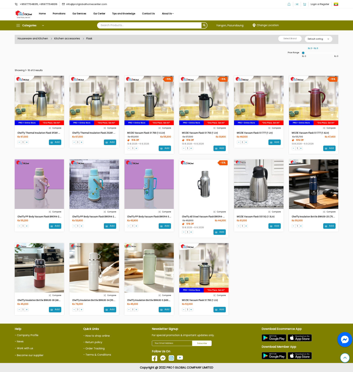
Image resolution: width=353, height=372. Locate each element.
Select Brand (290, 38)
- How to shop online (96, 336)
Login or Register (320, 4)
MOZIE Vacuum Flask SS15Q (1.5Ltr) (255, 216)
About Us (167, 13)
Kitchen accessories (67, 38)
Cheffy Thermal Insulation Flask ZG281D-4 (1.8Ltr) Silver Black (105, 133)
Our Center (99, 13)
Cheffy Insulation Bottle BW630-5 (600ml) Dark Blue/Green (158, 300)
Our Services (79, 13)
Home (42, 13)
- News (19, 341)
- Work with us (24, 348)
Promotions (59, 13)
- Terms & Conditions (97, 355)
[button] (344, 358)
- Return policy (92, 342)
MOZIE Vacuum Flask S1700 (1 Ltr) (200, 300)
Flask (89, 38)
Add (57, 142)
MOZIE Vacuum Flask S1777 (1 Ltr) (255, 133)
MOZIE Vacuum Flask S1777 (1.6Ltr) (310, 133)
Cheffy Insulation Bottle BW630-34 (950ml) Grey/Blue (100, 300)
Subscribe (202, 343)
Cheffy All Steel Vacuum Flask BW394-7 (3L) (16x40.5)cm (212, 216)
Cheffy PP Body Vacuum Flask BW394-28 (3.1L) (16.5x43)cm (103, 216)
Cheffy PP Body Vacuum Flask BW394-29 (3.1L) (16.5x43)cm (48, 216)
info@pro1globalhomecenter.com (86, 4)
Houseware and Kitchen (33, 38)
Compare (56, 128)
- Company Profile (26, 335)
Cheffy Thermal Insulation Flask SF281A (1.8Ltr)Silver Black (48, 133)
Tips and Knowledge (123, 13)
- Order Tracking (94, 348)
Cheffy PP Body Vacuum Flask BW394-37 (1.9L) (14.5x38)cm (158, 216)
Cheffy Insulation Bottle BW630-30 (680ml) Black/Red (45, 300)
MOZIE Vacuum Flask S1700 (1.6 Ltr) (146, 133)
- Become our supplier (29, 355)
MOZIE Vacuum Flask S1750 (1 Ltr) (200, 133)
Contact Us (148, 13)
